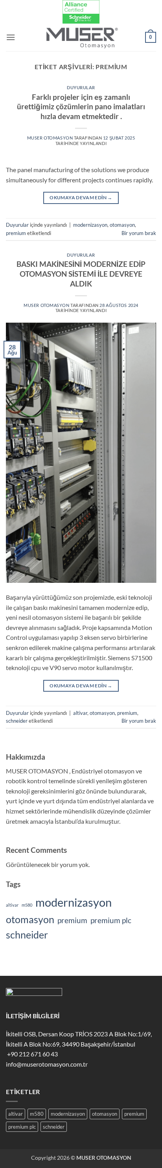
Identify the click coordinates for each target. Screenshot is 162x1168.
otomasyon (122, 225)
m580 (27, 904)
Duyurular (81, 87)
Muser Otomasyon (50, 137)
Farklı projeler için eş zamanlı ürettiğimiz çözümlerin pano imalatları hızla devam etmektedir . (81, 106)
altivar (80, 713)
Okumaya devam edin (81, 197)
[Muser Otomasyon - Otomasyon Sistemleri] (81, 37)
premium (16, 233)
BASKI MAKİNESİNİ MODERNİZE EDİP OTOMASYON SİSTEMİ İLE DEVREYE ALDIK (81, 273)
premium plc (110, 920)
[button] (10, 37)
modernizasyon (90, 225)
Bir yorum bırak (139, 233)
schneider (17, 721)
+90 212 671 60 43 (32, 1054)
